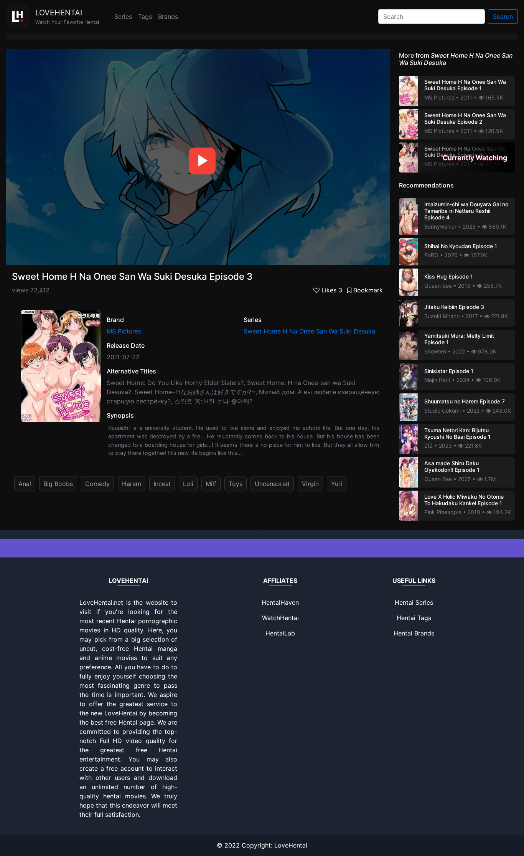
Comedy (97, 484)
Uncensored (272, 484)
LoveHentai (290, 845)
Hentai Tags (414, 618)
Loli (188, 484)
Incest (162, 484)
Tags (145, 16)
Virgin (310, 484)
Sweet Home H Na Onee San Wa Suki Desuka (309, 331)
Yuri (336, 484)
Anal (24, 484)
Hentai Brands (414, 633)
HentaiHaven (280, 602)
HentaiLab (280, 633)
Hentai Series (414, 602)
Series (123, 16)
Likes (331, 290)
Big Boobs (58, 484)
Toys (235, 484)
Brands (168, 16)
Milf (211, 484)
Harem (131, 484)
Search (503, 16)
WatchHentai (280, 618)
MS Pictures (124, 331)
